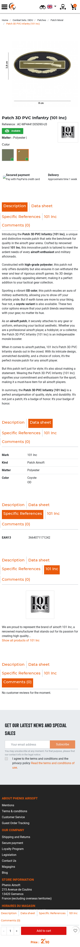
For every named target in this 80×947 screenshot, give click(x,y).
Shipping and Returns (16, 837)
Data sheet (27, 913)
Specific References (52, 913)
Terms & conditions (14, 811)
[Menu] (4, 6)
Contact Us (9, 861)
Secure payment (12, 843)
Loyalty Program (13, 849)
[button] (42, 6)
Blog (5, 872)
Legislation (9, 855)
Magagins (8, 866)
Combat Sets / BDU (23, 20)
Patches (41, 20)
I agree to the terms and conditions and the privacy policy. (43, 763)
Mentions (8, 805)
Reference (9, 124)
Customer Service (13, 817)
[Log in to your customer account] (62, 6)
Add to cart (44, 931)
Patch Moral (57, 20)
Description (9, 913)
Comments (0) (10, 920)
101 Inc (73, 913)
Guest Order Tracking (15, 823)
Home (5, 20)
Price (34, 942)
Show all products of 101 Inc (20, 640)
